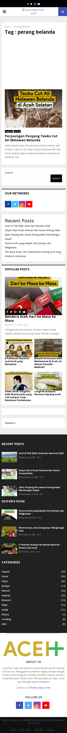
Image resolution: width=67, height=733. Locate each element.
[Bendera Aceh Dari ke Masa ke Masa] (33, 296)
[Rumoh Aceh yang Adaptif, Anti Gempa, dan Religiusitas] (9, 514)
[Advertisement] (33, 62)
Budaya (6, 585)
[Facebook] (19, 705)
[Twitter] (28, 705)
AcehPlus (35, 723)
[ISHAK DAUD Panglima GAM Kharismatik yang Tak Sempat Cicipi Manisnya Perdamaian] (19, 381)
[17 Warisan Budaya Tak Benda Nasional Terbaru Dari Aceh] (9, 548)
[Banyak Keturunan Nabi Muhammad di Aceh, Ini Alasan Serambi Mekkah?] (48, 348)
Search (9, 172)
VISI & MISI (38, 729)
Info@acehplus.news (40, 687)
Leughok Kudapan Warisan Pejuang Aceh (47, 393)
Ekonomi (6, 600)
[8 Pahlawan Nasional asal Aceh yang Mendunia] (19, 348)
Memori (6, 590)
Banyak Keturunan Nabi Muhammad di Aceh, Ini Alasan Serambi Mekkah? (48, 363)
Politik (5, 609)
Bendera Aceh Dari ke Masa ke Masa (30, 318)
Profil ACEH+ (25, 729)
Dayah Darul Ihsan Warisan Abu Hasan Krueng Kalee (32, 230)
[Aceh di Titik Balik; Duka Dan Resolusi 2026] (9, 457)
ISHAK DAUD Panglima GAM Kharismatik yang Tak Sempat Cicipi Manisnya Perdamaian (18, 396)
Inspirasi (6, 595)
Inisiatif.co (10, 423)
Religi (4, 604)
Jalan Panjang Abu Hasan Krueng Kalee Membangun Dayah (39, 489)
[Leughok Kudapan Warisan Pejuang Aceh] (48, 381)
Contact (50, 729)
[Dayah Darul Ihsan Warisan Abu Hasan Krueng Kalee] (9, 474)
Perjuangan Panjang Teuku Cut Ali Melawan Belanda (31, 138)
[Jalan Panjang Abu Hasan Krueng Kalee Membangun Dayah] (9, 491)
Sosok (17, 131)
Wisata (5, 614)
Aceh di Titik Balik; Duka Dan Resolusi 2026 (27, 225)
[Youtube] (45, 705)
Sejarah (9, 131)
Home (13, 729)
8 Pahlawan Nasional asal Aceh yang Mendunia (17, 361)
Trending (6, 619)
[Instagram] (37, 705)
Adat (4, 623)
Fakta (5, 581)
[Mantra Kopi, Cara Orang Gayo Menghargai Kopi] (9, 531)
